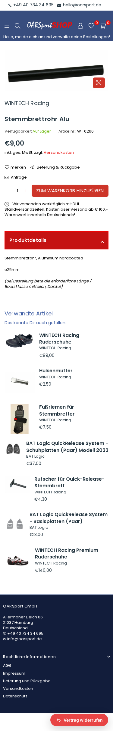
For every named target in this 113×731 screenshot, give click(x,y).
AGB (7, 665)
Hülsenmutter (56, 370)
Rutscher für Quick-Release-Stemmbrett (69, 482)
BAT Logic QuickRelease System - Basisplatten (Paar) (69, 518)
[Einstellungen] (80, 25)
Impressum (14, 673)
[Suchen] (17, 25)
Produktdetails (28, 240)
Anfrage (18, 177)
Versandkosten (59, 152)
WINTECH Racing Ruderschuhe (59, 338)
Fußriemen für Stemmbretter (57, 410)
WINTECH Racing (27, 103)
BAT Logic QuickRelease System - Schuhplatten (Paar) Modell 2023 (67, 446)
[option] (56, 70)
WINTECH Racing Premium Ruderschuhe (66, 553)
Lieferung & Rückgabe (58, 167)
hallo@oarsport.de (81, 5)
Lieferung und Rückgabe (27, 681)
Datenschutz (15, 696)
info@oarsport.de (24, 639)
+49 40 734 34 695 (33, 5)
